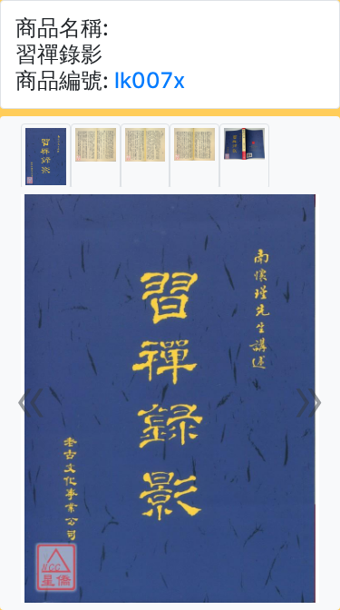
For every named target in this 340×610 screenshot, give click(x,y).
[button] (31, 398)
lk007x (149, 80)
